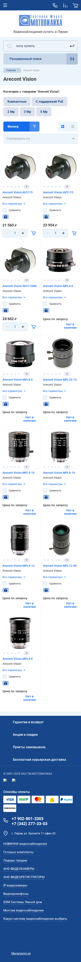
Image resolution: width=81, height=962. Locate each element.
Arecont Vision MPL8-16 (59, 472)
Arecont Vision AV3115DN (19, 286)
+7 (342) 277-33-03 (29, 823)
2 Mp (11, 112)
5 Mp (43, 112)
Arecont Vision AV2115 (17, 192)
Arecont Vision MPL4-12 (18, 565)
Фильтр (12, 126)
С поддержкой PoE (49, 101)
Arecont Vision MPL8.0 (17, 379)
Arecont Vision (11, 197)
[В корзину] (33, 233)
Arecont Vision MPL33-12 (60, 379)
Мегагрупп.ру (21, 953)
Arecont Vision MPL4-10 (18, 472)
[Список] (73, 127)
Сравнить (15, 210)
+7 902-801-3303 (27, 818)
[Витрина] (63, 127)
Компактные (16, 101)
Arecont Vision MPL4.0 (58, 286)
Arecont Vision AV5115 (58, 192)
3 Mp (27, 112)
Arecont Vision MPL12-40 (60, 565)
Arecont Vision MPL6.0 (17, 658)
